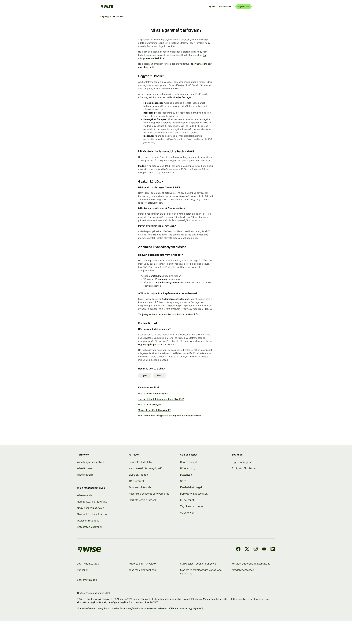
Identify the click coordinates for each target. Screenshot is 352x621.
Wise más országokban (142, 569)
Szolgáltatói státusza (244, 468)
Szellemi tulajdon (87, 579)
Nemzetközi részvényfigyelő (145, 468)
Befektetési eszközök (90, 526)
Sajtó (183, 481)
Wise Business (85, 468)
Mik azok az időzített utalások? (154, 410)
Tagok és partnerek (191, 506)
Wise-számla (84, 495)
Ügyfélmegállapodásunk (151, 344)
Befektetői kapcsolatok (194, 493)
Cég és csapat (188, 462)
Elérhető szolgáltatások (142, 500)
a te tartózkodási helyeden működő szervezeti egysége (168, 608)
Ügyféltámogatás (242, 462)
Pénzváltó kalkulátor (141, 462)
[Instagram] (256, 549)
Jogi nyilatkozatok (88, 563)
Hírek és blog (188, 468)
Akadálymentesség (243, 569)
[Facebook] (238, 549)
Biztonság (186, 474)
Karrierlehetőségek (191, 487)
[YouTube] (264, 549)
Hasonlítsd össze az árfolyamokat (149, 493)
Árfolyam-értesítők (140, 487)
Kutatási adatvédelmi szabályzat (251, 563)
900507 (154, 602)
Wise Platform (85, 474)
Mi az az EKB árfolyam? (150, 404)
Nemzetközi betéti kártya (92, 514)
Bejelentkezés (225, 6)
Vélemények (187, 512)
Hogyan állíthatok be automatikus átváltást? (161, 399)
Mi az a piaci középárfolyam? (153, 393)
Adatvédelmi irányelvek (142, 563)
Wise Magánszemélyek (90, 462)
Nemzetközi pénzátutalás (92, 501)
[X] (247, 549)
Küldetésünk (187, 500)
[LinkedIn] (272, 549)
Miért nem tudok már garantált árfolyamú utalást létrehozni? (169, 415)
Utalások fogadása (88, 520)
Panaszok (82, 569)
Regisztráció (243, 6)
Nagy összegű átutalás (90, 508)
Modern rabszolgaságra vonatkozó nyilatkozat (201, 571)
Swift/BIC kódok (138, 474)
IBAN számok (137, 481)
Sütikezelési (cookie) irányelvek (198, 563)
